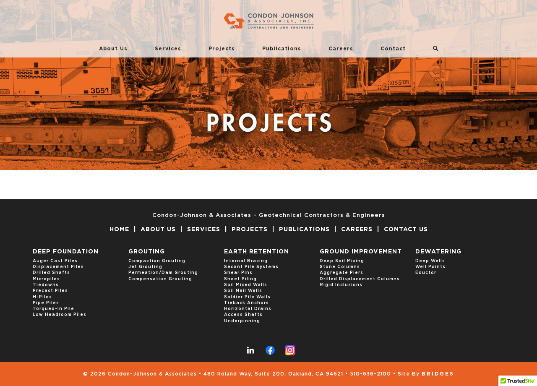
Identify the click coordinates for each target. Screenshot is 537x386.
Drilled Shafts (51, 273)
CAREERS (357, 229)
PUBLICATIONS (304, 229)
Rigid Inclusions (341, 285)
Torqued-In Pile (53, 309)
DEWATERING (438, 252)
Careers (340, 48)
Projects (222, 48)
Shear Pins (238, 273)
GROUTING (146, 252)
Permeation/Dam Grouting (163, 273)
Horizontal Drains (247, 309)
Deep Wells (430, 261)
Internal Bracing (246, 261)
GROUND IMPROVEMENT (361, 252)
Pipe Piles (46, 303)
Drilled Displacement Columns (360, 279)
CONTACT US (406, 229)
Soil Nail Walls (243, 291)
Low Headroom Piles (59, 315)
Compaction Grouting (156, 261)
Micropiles (46, 279)
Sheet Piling (240, 279)
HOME (119, 229)
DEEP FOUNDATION (66, 252)
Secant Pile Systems (251, 267)
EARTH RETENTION (256, 252)
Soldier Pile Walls (247, 297)
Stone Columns (340, 267)
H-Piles (42, 297)
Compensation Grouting (160, 279)
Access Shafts (243, 315)
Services (168, 48)
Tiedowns (46, 285)
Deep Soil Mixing (342, 261)
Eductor (425, 273)
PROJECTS (250, 229)
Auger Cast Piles (55, 261)
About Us (113, 48)
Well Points (430, 267)
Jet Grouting (145, 267)
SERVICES (203, 229)
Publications (281, 48)
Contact (393, 48)
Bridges (438, 373)
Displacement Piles (58, 267)
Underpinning (242, 321)
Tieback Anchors (246, 303)
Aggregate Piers (341, 273)
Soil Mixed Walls (245, 285)
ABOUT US (158, 229)
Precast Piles (50, 291)
